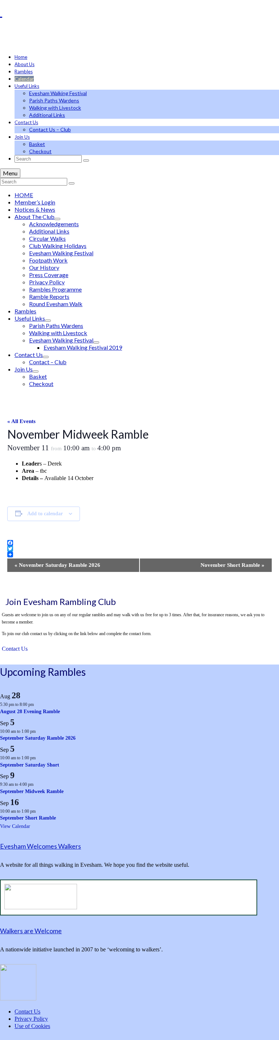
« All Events (21, 421)
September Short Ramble (28, 818)
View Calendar (15, 826)
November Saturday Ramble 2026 (57, 565)
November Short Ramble (232, 565)
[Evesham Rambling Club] (139, 11)
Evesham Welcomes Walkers (40, 846)
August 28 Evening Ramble (30, 711)
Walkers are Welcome (31, 931)
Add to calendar (45, 513)
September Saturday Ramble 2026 (38, 738)
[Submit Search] (86, 160)
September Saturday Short (29, 765)
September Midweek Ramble (32, 791)
